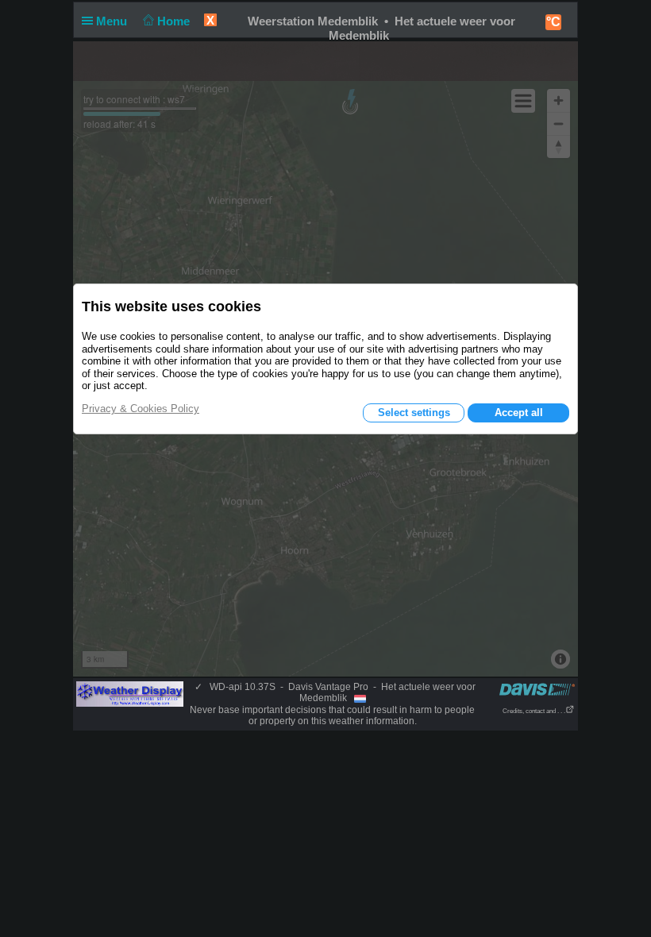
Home (175, 21)
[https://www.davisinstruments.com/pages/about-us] (537, 688)
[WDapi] (129, 693)
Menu (113, 21)
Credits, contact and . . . (534, 711)
